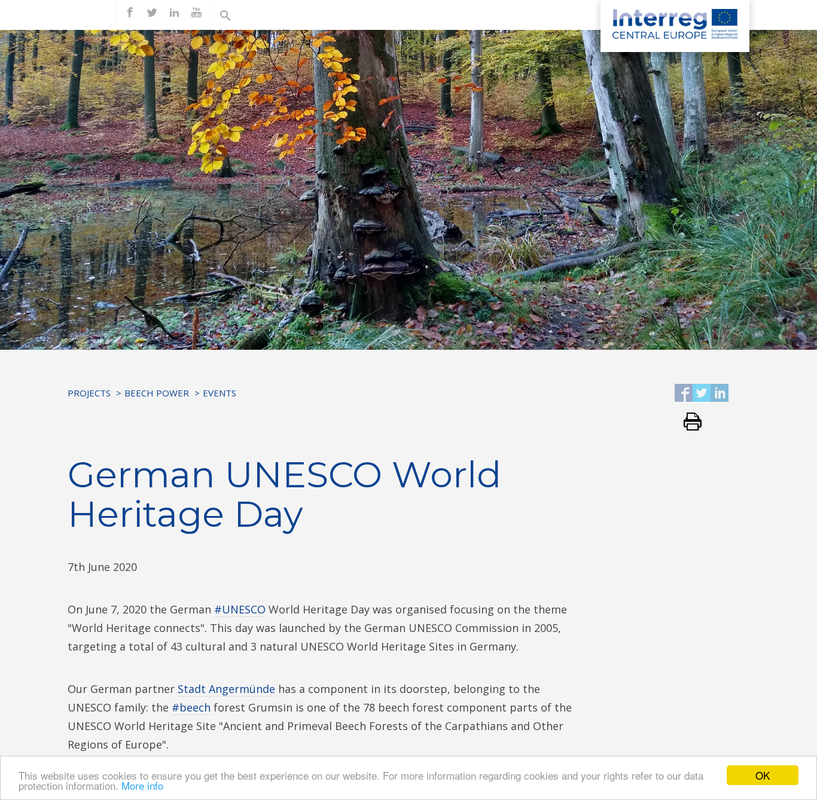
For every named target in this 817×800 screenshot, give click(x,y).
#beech (191, 707)
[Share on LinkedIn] (719, 393)
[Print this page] (688, 422)
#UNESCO (240, 609)
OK (762, 775)
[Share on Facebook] (684, 393)
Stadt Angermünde (226, 689)
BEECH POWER (156, 393)
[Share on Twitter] (702, 393)
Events (219, 393)
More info (142, 785)
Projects (89, 393)
